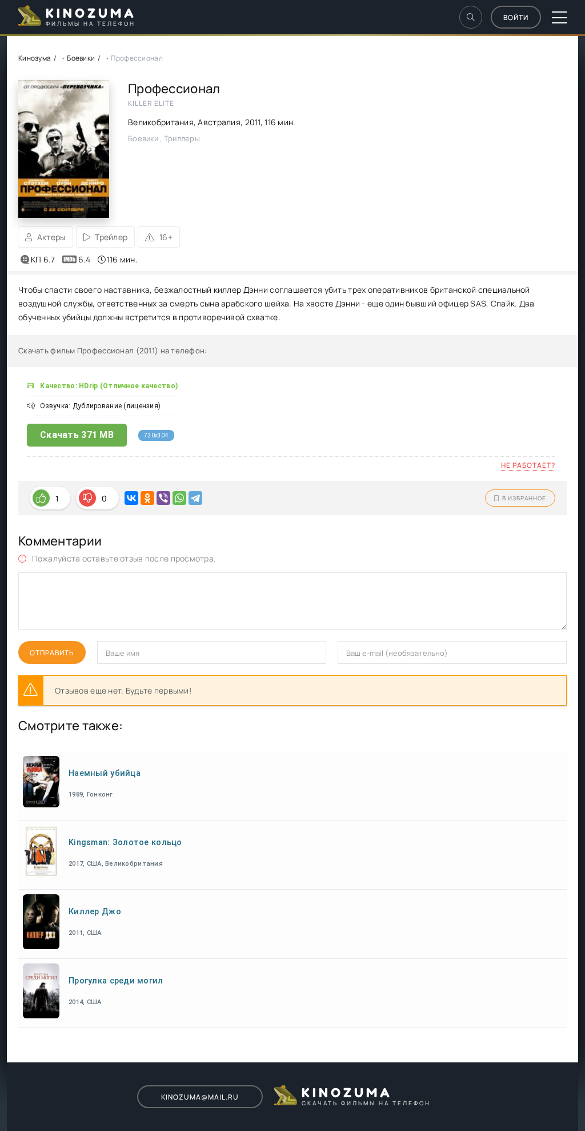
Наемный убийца (105, 773)
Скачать (77, 434)
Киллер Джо (95, 912)
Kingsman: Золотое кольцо (125, 842)
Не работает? (528, 465)
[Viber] (163, 498)
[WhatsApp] (179, 498)
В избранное (524, 498)
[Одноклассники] (147, 498)
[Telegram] (195, 498)
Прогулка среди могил (116, 981)
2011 (253, 122)
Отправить (52, 653)
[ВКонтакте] (131, 498)
